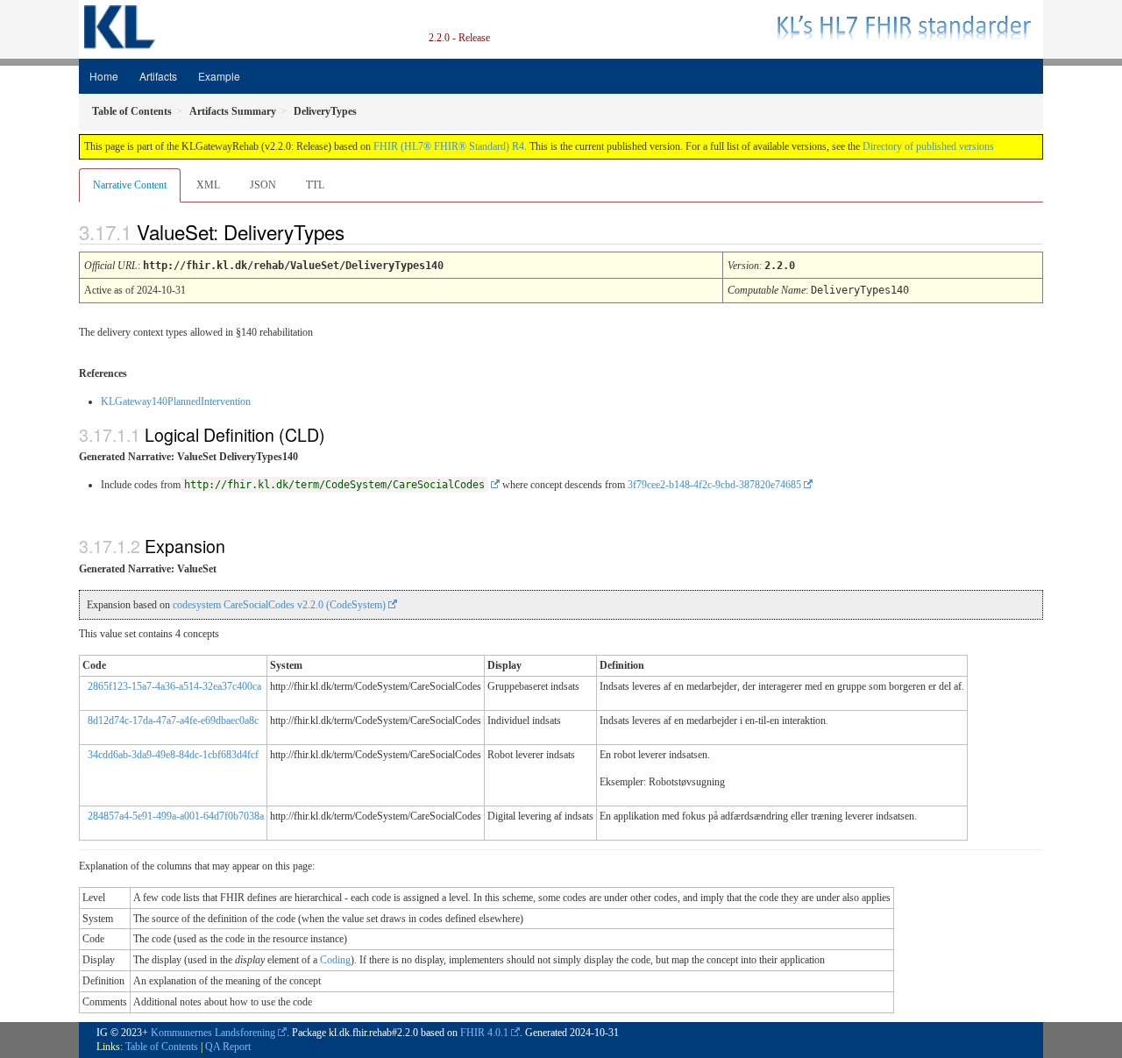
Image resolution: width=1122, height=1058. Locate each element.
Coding (335, 960)
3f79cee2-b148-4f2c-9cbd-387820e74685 (714, 485)
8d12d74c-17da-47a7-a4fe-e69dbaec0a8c (173, 720)
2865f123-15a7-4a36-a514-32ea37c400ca (174, 686)
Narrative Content (130, 185)
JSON (263, 185)
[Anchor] (359, 231)
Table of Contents (161, 1046)
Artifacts (158, 75)
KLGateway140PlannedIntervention (176, 401)
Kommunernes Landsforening (213, 1032)
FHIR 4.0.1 (484, 1032)
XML (208, 185)
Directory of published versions (928, 146)
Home (103, 75)
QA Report (228, 1046)
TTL (315, 185)
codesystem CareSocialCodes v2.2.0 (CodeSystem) (279, 605)
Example (219, 75)
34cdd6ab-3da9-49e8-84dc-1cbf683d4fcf (173, 755)
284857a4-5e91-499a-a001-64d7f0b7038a (176, 816)
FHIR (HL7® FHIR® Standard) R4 (448, 146)
